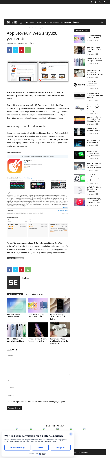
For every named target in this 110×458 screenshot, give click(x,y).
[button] (102, 22)
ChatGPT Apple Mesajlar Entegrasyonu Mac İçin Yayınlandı (94, 178)
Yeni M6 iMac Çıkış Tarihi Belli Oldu (36, 315)
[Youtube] (103, 2)
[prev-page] (65, 297)
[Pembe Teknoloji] (76, 434)
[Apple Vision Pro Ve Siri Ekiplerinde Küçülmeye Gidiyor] (79, 166)
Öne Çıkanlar (19, 28)
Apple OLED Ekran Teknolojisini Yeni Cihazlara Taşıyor (94, 119)
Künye (39, 22)
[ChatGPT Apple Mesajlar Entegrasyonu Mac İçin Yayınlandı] (79, 178)
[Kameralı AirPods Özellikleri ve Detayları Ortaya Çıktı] (60, 329)
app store (19, 258)
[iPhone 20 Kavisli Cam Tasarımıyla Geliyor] (38, 329)
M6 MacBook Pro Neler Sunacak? (93, 141)
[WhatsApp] (28, 50)
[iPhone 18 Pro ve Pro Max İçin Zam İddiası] (16, 329)
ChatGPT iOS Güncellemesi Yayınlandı (92, 84)
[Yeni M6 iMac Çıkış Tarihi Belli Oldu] (38, 305)
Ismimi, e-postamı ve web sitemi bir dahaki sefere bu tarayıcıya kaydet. (37, 402)
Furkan (13, 43)
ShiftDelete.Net (82, 452)
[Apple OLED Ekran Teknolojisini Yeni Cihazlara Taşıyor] (79, 120)
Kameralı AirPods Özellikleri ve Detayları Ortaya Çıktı (59, 341)
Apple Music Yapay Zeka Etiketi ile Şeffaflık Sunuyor (94, 200)
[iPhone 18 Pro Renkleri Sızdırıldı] (79, 132)
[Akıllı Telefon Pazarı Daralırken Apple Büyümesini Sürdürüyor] (79, 108)
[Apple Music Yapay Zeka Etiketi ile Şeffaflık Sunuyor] (79, 202)
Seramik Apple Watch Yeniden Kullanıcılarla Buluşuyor (95, 95)
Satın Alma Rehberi (51, 22)
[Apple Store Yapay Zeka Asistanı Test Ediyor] (60, 305)
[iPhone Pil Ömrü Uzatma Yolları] (16, 305)
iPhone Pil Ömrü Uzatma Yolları (13, 315)
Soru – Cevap (66, 22)
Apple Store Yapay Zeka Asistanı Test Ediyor (57, 316)
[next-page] (68, 297)
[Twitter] (99, 2)
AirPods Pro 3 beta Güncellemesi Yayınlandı (94, 189)
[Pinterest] (21, 50)
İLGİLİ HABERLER (15, 294)
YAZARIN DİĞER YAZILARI (34, 294)
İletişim (76, 22)
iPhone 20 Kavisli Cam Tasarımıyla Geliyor (37, 340)
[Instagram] (95, 2)
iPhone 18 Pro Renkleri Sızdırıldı (93, 130)
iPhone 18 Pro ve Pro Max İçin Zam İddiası (15, 340)
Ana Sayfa (10, 28)
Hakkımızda (30, 22)
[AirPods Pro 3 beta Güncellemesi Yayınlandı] (79, 190)
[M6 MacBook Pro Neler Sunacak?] (79, 143)
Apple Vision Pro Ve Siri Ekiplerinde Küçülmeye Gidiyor (94, 165)
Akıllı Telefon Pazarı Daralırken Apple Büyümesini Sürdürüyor (94, 108)
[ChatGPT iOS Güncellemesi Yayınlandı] (79, 85)
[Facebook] (91, 2)
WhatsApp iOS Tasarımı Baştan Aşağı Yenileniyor (93, 154)
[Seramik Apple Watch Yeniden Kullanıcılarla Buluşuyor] (79, 96)
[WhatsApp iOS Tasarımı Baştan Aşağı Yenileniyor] (79, 155)
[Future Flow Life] (89, 434)
